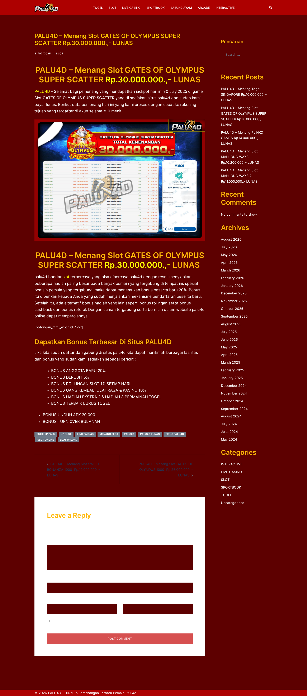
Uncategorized (232, 503)
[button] (271, 7)
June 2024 (229, 432)
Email (52, 600)
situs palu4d (175, 434)
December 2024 (234, 385)
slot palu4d (68, 439)
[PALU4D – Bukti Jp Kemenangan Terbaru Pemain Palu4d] (46, 7)
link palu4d (85, 434)
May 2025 (229, 347)
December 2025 (234, 293)
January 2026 (232, 286)
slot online (45, 439)
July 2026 (229, 247)
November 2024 (234, 393)
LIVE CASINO (131, 7)
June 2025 (229, 339)
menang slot (109, 434)
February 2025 (232, 370)
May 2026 (229, 255)
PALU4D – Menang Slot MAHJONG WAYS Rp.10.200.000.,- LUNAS (240, 157)
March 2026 (230, 270)
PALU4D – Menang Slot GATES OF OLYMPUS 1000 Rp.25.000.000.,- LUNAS (166, 469)
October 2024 (232, 401)
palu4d (129, 434)
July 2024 (229, 424)
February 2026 (232, 278)
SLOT (112, 7)
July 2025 (229, 332)
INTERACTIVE (225, 7)
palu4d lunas (150, 434)
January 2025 (232, 378)
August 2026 (231, 239)
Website (129, 600)
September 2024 (234, 409)
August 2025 (231, 324)
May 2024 (229, 439)
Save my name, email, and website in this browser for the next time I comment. (113, 621)
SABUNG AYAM (181, 7)
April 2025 (229, 355)
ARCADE (204, 7)
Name (53, 579)
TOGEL (98, 7)
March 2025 (230, 362)
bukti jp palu (46, 434)
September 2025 (234, 316)
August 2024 (231, 416)
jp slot (66, 434)
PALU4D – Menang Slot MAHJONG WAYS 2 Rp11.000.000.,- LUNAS (239, 175)
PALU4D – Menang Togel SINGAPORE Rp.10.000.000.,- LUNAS (244, 94)
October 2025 (232, 309)
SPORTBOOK (155, 7)
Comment (56, 541)
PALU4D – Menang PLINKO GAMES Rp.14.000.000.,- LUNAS (242, 138)
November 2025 (234, 301)
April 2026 (229, 262)
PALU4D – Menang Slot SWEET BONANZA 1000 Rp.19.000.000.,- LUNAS (73, 469)
